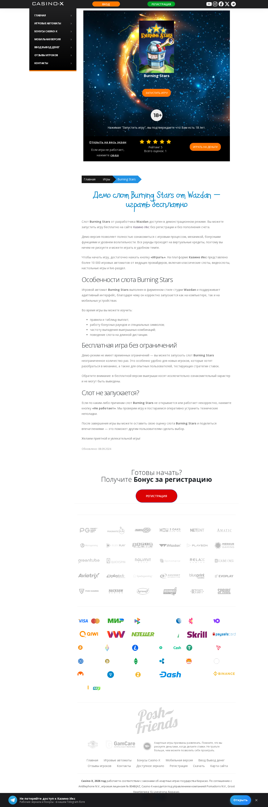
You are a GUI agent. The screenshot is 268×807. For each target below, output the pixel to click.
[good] (162, 142)
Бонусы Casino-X (45, 31)
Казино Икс (141, 227)
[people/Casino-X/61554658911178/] (221, 4)
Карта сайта (219, 766)
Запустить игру (157, 93)
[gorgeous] (168, 142)
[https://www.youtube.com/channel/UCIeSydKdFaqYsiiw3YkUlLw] (209, 4)
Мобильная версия (47, 39)
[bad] (142, 142)
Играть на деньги (205, 147)
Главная (40, 15)
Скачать (199, 766)
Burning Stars (126, 179)
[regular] (155, 142)
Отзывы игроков (46, 55)
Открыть (240, 800)
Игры (106, 179)
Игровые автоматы (47, 23)
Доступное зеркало (150, 766)
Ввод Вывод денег (47, 47)
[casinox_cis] (215, 4)
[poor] (148, 142)
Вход (106, 4)
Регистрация (161, 4)
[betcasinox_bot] (233, 4)
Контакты (41, 63)
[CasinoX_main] (227, 4)
